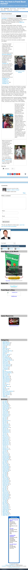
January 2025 (5, 411)
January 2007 (5, 493)
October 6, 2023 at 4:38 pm (13, 190)
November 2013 (6, 431)
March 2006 (5, 503)
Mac (3, 370)
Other (4, 383)
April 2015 (5, 423)
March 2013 (5, 435)
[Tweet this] (8, 174)
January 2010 (5, 455)
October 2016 (5, 416)
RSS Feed (5, 248)
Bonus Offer (5, 349)
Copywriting (5, 352)
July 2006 (5, 500)
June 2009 (5, 461)
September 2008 (6, 470)
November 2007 (6, 481)
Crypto (4, 353)
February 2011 (5, 448)
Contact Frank (9, 10)
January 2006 (5, 506)
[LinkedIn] (15, 174)
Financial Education (7, 359)
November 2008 (6, 467)
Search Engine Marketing (8, 391)
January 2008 (5, 479)
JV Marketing (5, 368)
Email (3, 216)
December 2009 (6, 456)
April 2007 (5, 489)
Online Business (6, 380)
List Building (5, 369)
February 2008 (5, 478)
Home (2, 8)
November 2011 (6, 443)
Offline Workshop (6, 378)
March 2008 (5, 477)
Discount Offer (5, 355)
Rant (3, 387)
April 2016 (5, 419)
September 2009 (6, 459)
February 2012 (5, 441)
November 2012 (6, 437)
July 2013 (5, 433)
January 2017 (5, 413)
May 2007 (5, 488)
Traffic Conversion (6, 393)
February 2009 (5, 464)
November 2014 (6, 425)
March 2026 (5, 403)
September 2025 (6, 408)
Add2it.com (21, 22)
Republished (5, 388)
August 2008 (5, 471)
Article (4, 346)
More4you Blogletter (6, 54)
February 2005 (5, 512)
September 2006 (6, 497)
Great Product (5, 362)
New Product (5, 373)
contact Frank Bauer (7, 160)
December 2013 (6, 429)
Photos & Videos (13, 8)
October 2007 (5, 482)
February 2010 (5, 454)
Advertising (5, 341)
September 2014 (6, 427)
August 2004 (5, 515)
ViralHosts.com (5, 81)
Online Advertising (6, 379)
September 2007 (6, 484)
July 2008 (5, 472)
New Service (5, 375)
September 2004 (6, 514)
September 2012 (6, 440)
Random (11, 248)
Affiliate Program (6, 344)
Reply (24, 193)
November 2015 (6, 420)
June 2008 (5, 473)
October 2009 (5, 458)
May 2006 (5, 502)
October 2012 (5, 439)
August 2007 (5, 485)
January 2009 (5, 465)
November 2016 (6, 414)
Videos (4, 395)
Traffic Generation (6, 394)
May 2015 (5, 421)
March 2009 (5, 463)
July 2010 (5, 450)
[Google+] (17, 174)
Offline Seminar (6, 377)
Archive (18, 248)
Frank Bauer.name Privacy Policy (14, 567)
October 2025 (5, 406)
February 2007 (5, 492)
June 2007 (5, 487)
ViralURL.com (5, 63)
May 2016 (5, 418)
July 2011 (5, 446)
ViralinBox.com (5, 83)
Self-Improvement (6, 392)
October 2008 (5, 469)
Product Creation (6, 386)
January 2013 (5, 436)
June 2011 (5, 447)
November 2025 (6, 405)
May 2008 (5, 474)
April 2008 (5, 476)
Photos (4, 385)
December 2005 (6, 507)
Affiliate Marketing (6, 342)
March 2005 (5, 511)
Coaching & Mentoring (7, 350)
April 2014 (5, 428)
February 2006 (5, 504)
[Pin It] (12, 174)
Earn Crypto (5, 356)
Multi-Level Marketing (7, 372)
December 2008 (6, 466)
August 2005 (5, 510)
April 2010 (5, 451)
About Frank (6, 8)
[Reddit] (19, 174)
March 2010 (5, 452)
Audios (4, 347)
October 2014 (5, 426)
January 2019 (5, 412)
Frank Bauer (4, 18)
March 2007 (5, 491)
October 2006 (5, 496)
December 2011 (6, 442)
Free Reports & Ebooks (7, 360)
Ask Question (15, 10)
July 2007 (5, 486)
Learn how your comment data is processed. (12, 225)
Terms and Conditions (21, 8)
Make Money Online (7, 371)
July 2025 (5, 410)
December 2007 (6, 480)
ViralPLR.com (5, 82)
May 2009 (5, 462)
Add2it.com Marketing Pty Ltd (10, 565)
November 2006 (6, 495)
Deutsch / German (6, 354)
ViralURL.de (5, 79)
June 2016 (5, 417)
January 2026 (5, 404)
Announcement (6, 345)
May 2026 (5, 402)
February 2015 (5, 424)
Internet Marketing (6, 365)
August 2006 (5, 499)
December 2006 (6, 494)
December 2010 (6, 449)
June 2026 (5, 401)
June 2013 (5, 434)
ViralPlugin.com (5, 78)
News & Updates (6, 376)
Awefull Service (6, 348)
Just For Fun (5, 367)
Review (4, 390)
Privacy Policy (3, 10)
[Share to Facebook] (10, 174)
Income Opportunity (7, 364)
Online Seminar (6, 382)
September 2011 (6, 444)
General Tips (5, 361)
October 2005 (5, 508)
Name (3, 210)
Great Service (5, 363)
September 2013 (6, 432)
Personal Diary (6, 384)
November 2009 (6, 457)
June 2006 (5, 501)
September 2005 (6, 509)
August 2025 (5, 409)
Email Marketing (6, 357)
